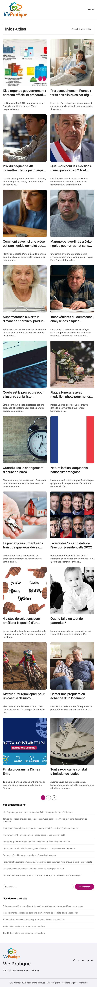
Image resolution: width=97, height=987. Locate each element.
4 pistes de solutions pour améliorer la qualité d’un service (21, 623)
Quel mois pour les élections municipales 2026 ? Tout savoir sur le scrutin (70, 170)
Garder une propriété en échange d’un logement (67, 696)
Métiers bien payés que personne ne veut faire (24, 926)
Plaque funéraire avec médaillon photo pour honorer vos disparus (71, 396)
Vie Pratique (17, 964)
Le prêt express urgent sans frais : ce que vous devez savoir (23, 547)
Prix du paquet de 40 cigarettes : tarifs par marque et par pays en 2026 (24, 170)
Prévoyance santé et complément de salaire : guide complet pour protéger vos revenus (43, 906)
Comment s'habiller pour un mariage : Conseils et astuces (29, 855)
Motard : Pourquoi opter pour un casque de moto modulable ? (23, 698)
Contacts (83, 983)
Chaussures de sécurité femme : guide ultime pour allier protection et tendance (39, 848)
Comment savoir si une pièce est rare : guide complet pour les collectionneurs (24, 246)
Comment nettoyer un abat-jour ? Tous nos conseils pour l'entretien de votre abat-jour (42, 875)
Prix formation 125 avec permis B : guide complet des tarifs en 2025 (34, 835)
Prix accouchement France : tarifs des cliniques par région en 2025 (71, 95)
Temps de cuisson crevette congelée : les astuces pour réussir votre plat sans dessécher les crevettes (45, 820)
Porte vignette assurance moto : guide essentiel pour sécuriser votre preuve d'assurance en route (47, 862)
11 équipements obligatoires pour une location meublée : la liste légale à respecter (40, 828)
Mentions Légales (70, 983)
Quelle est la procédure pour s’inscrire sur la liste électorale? (23, 396)
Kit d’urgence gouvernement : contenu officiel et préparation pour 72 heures (24, 95)
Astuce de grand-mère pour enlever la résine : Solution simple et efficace (36, 841)
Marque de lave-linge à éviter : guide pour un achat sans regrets (71, 246)
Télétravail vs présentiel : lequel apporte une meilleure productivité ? (34, 919)
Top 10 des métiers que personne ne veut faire (24, 933)
